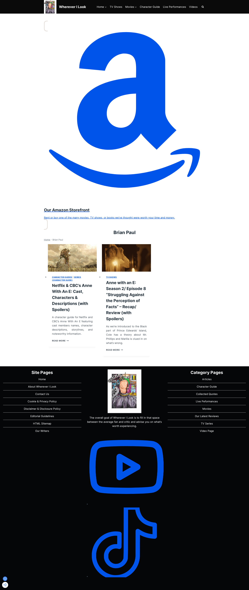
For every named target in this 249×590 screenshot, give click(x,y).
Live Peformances (207, 401)
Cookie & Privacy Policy (42, 401)
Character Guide (150, 6)
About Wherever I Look (42, 386)
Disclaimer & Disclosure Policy (42, 408)
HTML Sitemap (42, 423)
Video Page (207, 430)
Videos (193, 6)
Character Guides (62, 277)
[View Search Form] (202, 7)
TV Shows (116, 6)
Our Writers (42, 430)
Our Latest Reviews (207, 416)
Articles (207, 379)
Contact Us (42, 394)
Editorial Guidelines (42, 416)
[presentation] (72, 258)
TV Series (207, 423)
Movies (206, 408)
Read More (60, 340)
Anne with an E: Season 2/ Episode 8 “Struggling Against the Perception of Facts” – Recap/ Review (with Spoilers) (126, 300)
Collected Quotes (206, 394)
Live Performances (174, 6)
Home (47, 239)
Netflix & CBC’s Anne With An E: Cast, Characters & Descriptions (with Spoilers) (72, 297)
